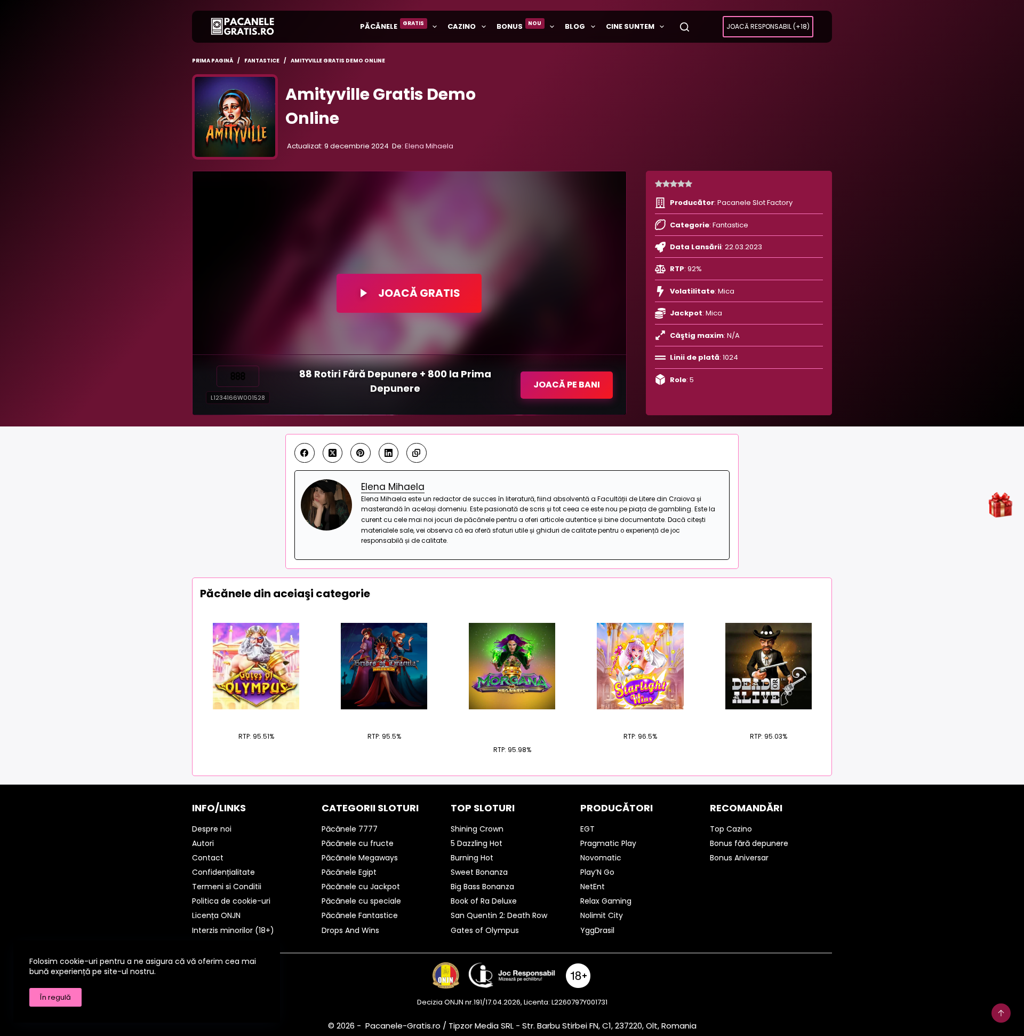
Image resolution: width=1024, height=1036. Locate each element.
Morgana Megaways (512, 722)
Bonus (519, 25)
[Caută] (684, 26)
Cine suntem (630, 26)
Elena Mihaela (429, 146)
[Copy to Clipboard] (416, 453)
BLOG (575, 26)
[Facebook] (304, 453)
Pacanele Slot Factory (755, 202)
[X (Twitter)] (333, 453)
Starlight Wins (640, 715)
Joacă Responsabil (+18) (768, 26)
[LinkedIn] (389, 453)
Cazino (461, 26)
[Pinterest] (360, 453)
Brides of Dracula (384, 715)
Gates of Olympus (256, 715)
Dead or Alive (768, 715)
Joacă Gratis (419, 293)
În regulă (55, 997)
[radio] (658, 184)
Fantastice (730, 225)
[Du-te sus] (1001, 1013)
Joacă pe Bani (566, 384)
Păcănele (392, 25)
